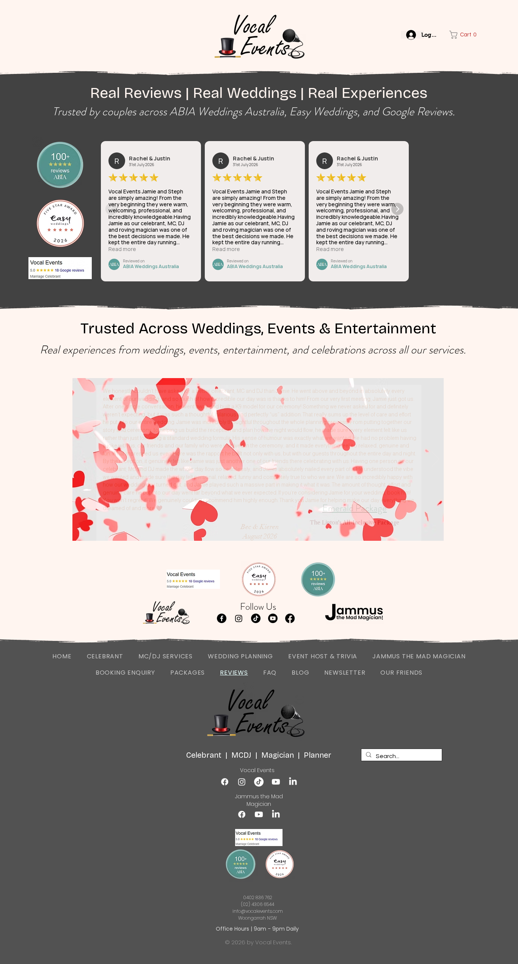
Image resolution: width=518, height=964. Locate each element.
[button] (459, 35)
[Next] (436, 459)
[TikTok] (256, 618)
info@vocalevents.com (257, 911)
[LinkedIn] (293, 782)
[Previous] (81, 459)
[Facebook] (221, 618)
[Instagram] (238, 618)
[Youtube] (273, 618)
